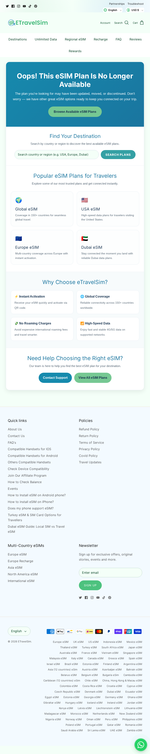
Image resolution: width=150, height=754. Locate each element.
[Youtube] (24, 6)
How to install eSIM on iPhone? (31, 502)
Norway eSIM (74, 719)
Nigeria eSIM (53, 719)
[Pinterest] (35, 6)
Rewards (75, 51)
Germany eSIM (114, 697)
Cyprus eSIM (134, 686)
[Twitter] (7, 6)
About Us (15, 429)
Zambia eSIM (134, 730)
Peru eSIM (111, 719)
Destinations (17, 39)
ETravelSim (24, 641)
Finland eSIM (111, 664)
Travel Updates (90, 462)
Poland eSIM (73, 724)
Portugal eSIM (93, 724)
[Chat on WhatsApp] (141, 745)
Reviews (135, 39)
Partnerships (117, 3)
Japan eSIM (135, 647)
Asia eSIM (15, 567)
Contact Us (16, 436)
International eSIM (21, 581)
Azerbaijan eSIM (112, 669)
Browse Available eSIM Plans (75, 111)
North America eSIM (23, 574)
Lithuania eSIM (133, 708)
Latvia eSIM (85, 708)
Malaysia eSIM (58, 658)
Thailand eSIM (68, 647)
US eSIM (93, 641)
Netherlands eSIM (104, 713)
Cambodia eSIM (132, 675)
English (16, 631)
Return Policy (88, 436)
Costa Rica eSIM (92, 686)
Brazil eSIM (71, 664)
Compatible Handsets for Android (33, 456)
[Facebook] (13, 6)
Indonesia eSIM (112, 641)
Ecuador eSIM (133, 691)
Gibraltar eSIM (52, 702)
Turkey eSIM (89, 647)
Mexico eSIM (134, 641)
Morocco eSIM (79, 713)
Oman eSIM (93, 719)
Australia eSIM (68, 652)
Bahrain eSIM (134, 669)
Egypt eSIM (52, 697)
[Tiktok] (30, 6)
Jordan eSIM (134, 702)
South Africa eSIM (112, 647)
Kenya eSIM (66, 708)
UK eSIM (78, 641)
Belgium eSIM (89, 675)
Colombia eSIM (69, 686)
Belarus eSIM (69, 675)
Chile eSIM (91, 680)
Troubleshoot (136, 3)
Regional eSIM (75, 39)
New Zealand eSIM (130, 713)
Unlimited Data (46, 39)
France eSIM (89, 652)
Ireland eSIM (114, 702)
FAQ (118, 39)
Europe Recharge (20, 561)
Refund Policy (89, 429)
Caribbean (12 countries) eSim (61, 680)
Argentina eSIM (132, 664)
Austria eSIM (89, 669)
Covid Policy (88, 456)
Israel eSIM (53, 664)
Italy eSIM (77, 658)
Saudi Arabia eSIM (72, 730)
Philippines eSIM (132, 719)
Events (13, 489)
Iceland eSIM (95, 702)
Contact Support (55, 377)
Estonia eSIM (90, 664)
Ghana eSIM (135, 697)
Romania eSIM (133, 724)
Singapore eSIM (132, 652)
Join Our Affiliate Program (27, 475)
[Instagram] (18, 6)
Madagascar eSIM (55, 713)
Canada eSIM (96, 658)
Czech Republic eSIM (67, 691)
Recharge (101, 39)
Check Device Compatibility (28, 469)
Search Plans (118, 155)
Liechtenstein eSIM (108, 708)
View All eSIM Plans (93, 377)
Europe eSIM (17, 554)
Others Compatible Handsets (29, 462)
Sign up (90, 585)
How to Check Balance (25, 482)
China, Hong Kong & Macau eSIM (122, 680)
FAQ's (12, 442)
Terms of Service (91, 442)
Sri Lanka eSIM (96, 730)
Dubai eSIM (114, 691)
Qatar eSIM (114, 724)
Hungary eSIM (73, 702)
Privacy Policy (89, 449)
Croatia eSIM (114, 686)
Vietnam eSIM (110, 652)
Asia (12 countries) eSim (62, 669)
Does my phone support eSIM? (31, 508)
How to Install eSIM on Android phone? (37, 495)
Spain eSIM (135, 658)
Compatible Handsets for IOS (29, 449)
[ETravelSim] (28, 22)
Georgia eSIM (92, 697)
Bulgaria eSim (111, 675)
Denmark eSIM (93, 691)
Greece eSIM (116, 658)
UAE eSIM (116, 730)
